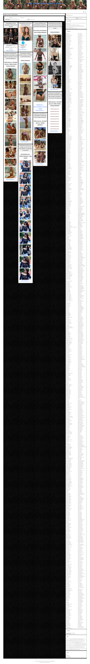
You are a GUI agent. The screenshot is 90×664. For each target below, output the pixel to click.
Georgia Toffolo (68, 468)
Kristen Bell (79, 115)
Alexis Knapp (68, 70)
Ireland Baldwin (68, 530)
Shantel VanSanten (81, 498)
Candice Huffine (68, 231)
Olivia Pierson (80, 376)
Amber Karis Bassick (69, 102)
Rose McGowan (80, 444)
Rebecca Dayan (80, 419)
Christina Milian (68, 299)
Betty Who (67, 190)
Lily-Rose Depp (80, 180)
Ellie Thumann (68, 398)
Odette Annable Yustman (82, 366)
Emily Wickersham (68, 412)
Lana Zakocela (80, 137)
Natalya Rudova (80, 331)
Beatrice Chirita (68, 180)
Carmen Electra (68, 240)
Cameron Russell (68, 222)
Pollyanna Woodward (81, 402)
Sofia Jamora (80, 514)
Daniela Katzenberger (69, 338)
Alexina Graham (68, 69)
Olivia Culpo (80, 371)
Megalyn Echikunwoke (81, 266)
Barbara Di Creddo (69, 177)
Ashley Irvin (67, 156)
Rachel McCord (80, 411)
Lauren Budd (80, 145)
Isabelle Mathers (68, 537)
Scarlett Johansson (81, 486)
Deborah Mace (68, 350)
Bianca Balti (67, 193)
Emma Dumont (68, 414)
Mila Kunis (79, 293)
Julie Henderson (68, 627)
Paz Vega (79, 391)
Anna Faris (67, 132)
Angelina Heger (68, 125)
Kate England (80, 61)
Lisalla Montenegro (81, 188)
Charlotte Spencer (68, 276)
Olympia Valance (80, 379)
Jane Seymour (68, 551)
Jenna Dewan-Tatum (69, 564)
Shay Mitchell (80, 501)
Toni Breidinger (80, 579)
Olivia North (80, 375)
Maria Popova (80, 236)
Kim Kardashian (80, 102)
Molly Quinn (80, 305)
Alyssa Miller (68, 91)
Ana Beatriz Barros (69, 113)
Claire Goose (68, 309)
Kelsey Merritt (80, 93)
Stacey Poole (80, 531)
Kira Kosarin (80, 108)
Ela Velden (67, 383)
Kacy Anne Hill (80, 35)
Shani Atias (79, 496)
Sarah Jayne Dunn (80, 478)
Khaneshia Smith (80, 100)
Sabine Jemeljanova (81, 453)
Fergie (67, 442)
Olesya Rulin (80, 367)
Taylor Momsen (80, 565)
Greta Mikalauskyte (69, 482)
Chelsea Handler (68, 278)
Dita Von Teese (68, 370)
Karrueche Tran (80, 54)
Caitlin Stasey (68, 218)
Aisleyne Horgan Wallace (69, 48)
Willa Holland (80, 612)
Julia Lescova (68, 620)
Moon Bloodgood (80, 308)
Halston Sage (68, 492)
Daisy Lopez (68, 330)
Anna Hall (67, 134)
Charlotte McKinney (69, 275)
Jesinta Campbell (68, 580)
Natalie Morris (80, 327)
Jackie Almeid (68, 541)
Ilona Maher (68, 525)
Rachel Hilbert (80, 408)
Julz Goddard (80, 33)
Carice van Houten (69, 235)
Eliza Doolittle (68, 386)
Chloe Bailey (68, 283)
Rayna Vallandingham (81, 417)
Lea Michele (80, 156)
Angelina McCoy (68, 127)
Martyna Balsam (80, 256)
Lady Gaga (79, 128)
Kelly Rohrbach (80, 91)
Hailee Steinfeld (68, 484)
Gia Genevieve (68, 470)
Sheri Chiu (79, 504)
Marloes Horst (80, 250)
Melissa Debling (80, 277)
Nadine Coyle (80, 316)
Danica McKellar (68, 336)
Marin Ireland (80, 245)
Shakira (79, 495)
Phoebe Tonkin (80, 396)
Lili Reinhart (80, 172)
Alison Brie (67, 83)
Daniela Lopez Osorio (69, 339)
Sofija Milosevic (80, 518)
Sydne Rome (80, 549)
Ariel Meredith (68, 148)
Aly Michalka (68, 87)
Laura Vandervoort (81, 143)
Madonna (79, 221)
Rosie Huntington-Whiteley (82, 446)
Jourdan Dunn (68, 618)
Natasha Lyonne (80, 336)
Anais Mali (67, 116)
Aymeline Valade (68, 174)
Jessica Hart (67, 587)
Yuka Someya (80, 617)
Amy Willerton (68, 112)
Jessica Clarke (68, 585)
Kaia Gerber (79, 36)
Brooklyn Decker (68, 213)
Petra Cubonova (80, 394)
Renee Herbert (80, 427)
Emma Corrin (68, 413)
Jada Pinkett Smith (69, 545)
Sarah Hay (79, 476)
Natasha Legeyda (80, 334)
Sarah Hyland (80, 477)
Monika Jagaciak (80, 306)
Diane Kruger (68, 364)
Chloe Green (68, 287)
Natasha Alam (80, 332)
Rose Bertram (80, 443)
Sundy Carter (80, 545)
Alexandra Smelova (69, 67)
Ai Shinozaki (68, 46)
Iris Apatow (67, 533)
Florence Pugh (68, 445)
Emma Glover (68, 415)
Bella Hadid (67, 186)
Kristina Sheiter (80, 122)
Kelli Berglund (80, 88)
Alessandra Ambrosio (69, 58)
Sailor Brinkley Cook (81, 457)
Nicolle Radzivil (80, 359)
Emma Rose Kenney (69, 420)
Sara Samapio (80, 471)
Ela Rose (67, 382)
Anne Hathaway (68, 141)
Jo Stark (67, 601)
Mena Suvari (80, 282)
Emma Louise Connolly (69, 417)
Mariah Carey (80, 239)
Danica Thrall (68, 337)
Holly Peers (67, 517)
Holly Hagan (68, 516)
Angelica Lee (68, 124)
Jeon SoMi (67, 578)
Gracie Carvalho (68, 480)
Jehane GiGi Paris (68, 561)
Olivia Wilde (79, 379)
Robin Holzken (80, 435)
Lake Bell (79, 134)
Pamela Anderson (80, 382)
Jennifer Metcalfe (68, 573)
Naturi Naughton (80, 342)
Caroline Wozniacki (69, 248)
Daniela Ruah (68, 340)
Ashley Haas (68, 154)
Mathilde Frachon (80, 259)
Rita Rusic (79, 434)
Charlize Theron (68, 271)
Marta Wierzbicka (80, 253)
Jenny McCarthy (68, 576)
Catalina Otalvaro (68, 254)
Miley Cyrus (79, 293)
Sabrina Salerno (80, 455)
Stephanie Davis (80, 538)
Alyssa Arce (67, 89)
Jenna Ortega (68, 565)
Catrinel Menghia (68, 258)
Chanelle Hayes (68, 265)
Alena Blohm (68, 55)
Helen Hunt (67, 506)
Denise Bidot (68, 355)
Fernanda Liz (68, 443)
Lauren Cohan (80, 147)
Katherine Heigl (80, 70)
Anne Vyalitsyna (68, 143)
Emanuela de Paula (69, 403)
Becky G (67, 182)
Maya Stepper (80, 262)
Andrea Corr (68, 122)
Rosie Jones (79, 447)
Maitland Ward (80, 227)
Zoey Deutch (80, 625)
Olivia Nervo (80, 374)
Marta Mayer (80, 253)
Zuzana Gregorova (81, 627)
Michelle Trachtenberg (81, 290)
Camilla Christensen (69, 226)
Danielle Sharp (68, 345)
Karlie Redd (79, 51)
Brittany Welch (68, 210)
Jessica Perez (68, 592)
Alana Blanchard (68, 51)
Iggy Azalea (67, 522)
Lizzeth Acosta (80, 192)
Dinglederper (68, 367)
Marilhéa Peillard (80, 243)
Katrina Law (80, 79)
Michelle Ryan (80, 289)
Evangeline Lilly (68, 437)
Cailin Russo (68, 217)
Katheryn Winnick (80, 71)
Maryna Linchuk (80, 258)
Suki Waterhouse (80, 544)
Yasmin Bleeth (80, 617)
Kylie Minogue (80, 126)
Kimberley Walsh (80, 105)
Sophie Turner (80, 531)
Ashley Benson (68, 151)
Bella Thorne (68, 187)
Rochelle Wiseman (80, 437)
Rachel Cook (80, 406)
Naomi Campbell (80, 319)
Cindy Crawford (68, 305)
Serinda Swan (80, 492)
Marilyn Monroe (80, 244)
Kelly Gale (79, 89)
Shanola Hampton (81, 498)
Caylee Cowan (68, 260)
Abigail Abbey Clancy (69, 35)
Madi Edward (80, 217)
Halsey (67, 491)
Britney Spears (68, 207)
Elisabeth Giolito (68, 384)
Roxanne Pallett (80, 449)
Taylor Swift (79, 566)
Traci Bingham (80, 583)
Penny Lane (80, 392)
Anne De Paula (68, 140)
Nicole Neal (79, 355)
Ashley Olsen (68, 159)
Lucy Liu (79, 205)
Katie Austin (80, 74)
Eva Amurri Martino (69, 433)
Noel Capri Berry (80, 364)
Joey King (67, 608)
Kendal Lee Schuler (81, 94)
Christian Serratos (68, 294)
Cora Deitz (67, 318)
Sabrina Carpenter (80, 454)
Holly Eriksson (68, 515)
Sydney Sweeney (80, 551)
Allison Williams (68, 86)
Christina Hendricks (69, 298)
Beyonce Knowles (68, 192)
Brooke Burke (68, 211)
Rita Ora (79, 433)
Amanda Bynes (68, 94)
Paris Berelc (79, 383)
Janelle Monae (68, 553)
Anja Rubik (67, 129)
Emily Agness (68, 405)
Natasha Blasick (80, 333)
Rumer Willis (80, 450)
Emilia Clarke (68, 404)
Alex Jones (67, 60)
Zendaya (79, 621)
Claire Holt (67, 311)
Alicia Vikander (68, 80)
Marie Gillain (80, 242)
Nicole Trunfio (80, 357)
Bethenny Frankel (68, 189)
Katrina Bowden (80, 78)
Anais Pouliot (68, 117)
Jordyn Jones (68, 616)
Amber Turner (68, 104)
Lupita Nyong (80, 208)
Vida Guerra (80, 606)
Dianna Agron (68, 365)
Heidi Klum (67, 504)
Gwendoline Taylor (69, 483)
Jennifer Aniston (68, 568)
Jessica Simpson (68, 593)
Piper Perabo (80, 399)
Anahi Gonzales (68, 115)
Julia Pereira (67, 621)
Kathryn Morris (80, 72)
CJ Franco (67, 308)
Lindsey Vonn (80, 185)
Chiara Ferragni (68, 281)
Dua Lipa (67, 376)
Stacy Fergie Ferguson (81, 534)
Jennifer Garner (68, 570)
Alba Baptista (68, 52)
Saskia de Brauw (80, 485)
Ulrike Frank (80, 590)
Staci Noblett (80, 533)
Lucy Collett (80, 203)
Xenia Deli (79, 614)
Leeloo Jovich (80, 160)
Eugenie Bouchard (68, 432)
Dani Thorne (68, 335)
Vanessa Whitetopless (81, 597)
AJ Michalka (67, 49)
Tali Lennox (79, 553)
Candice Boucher (68, 230)
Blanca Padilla (68, 198)
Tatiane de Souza (80, 563)
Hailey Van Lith (68, 488)
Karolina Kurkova (80, 53)
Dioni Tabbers (68, 368)
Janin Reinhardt (68, 554)
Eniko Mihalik (68, 425)
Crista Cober (68, 325)
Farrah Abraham (68, 441)
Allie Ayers (67, 85)
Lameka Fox (80, 135)
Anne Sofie (67, 141)
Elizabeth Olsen (68, 392)
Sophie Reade (80, 527)
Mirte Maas (79, 302)
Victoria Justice (80, 602)
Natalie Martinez (80, 326)
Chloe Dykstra (68, 285)
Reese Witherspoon (81, 425)
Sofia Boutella (80, 513)
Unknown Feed (69, 15)
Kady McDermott (80, 35)
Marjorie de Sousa (80, 249)
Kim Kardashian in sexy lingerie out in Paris (72, 24)
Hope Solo (67, 519)
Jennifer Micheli (68, 574)
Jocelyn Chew (68, 605)
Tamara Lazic (80, 555)
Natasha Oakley (80, 337)
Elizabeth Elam (68, 390)
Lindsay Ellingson (80, 182)
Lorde (79, 195)
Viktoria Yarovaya (80, 609)
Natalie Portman (80, 328)
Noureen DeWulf (80, 365)
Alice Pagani (67, 76)
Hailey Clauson (68, 487)
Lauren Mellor (80, 152)
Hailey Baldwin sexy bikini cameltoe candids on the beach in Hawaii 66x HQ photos (25, 55)
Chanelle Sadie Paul (69, 266)
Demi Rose (67, 353)
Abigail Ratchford (68, 35)
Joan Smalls (67, 602)
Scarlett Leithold (80, 487)
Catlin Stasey (68, 257)
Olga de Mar (80, 368)
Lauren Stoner (80, 154)
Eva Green (67, 434)
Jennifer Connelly (68, 569)
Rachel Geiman (80, 407)
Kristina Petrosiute (81, 121)
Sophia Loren (80, 523)
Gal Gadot (67, 456)
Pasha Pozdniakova (81, 386)
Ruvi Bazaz (79, 451)
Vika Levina (79, 607)
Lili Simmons (80, 173)
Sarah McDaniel (80, 479)
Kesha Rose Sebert (81, 99)
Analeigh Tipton (68, 118)
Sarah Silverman (80, 481)
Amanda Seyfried (68, 98)
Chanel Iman (68, 263)
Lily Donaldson (80, 177)
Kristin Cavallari (80, 118)
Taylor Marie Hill (80, 564)
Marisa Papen (80, 248)
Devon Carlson (68, 359)
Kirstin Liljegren (80, 109)
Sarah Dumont (80, 474)
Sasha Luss (79, 484)
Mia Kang (79, 284)
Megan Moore (80, 269)
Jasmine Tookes (68, 558)
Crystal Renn (68, 326)
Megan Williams (80, 271)
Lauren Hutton (80, 149)
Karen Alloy (79, 44)
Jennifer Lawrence (68, 571)
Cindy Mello (67, 306)
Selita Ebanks (80, 490)
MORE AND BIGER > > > (10, 50)
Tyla (78, 588)
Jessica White (68, 597)
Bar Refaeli (67, 176)
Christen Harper (68, 293)
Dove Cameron (68, 374)
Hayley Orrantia (68, 501)
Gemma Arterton (68, 459)
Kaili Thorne (80, 37)
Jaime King (67, 546)
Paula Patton (80, 388)
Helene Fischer (68, 509)
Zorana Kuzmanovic (81, 626)
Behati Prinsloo (68, 184)
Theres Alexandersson (81, 573)
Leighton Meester (80, 161)
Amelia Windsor (68, 107)
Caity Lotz (67, 220)
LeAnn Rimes (80, 158)
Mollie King (79, 304)
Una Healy (79, 591)
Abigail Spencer (68, 36)
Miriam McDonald (80, 300)
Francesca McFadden (69, 447)
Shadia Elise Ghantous (81, 493)
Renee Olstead (80, 429)
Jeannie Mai (67, 560)
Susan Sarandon (80, 547)
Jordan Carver (68, 611)
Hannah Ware (68, 498)
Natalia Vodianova (81, 322)
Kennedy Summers (81, 96)
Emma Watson (68, 422)
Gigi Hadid (67, 472)
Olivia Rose (79, 378)
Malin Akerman (80, 231)
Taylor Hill (79, 564)
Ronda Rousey (80, 439)
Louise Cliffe (80, 200)
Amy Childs (67, 108)
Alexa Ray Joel (68, 63)
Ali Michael (67, 72)
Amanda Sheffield (68, 99)
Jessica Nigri (67, 591)
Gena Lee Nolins (68, 462)
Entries (67, 655)
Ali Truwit (67, 73)
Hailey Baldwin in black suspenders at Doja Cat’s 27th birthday (11, 25)
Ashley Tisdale (68, 163)
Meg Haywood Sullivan (81, 265)
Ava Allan (67, 169)
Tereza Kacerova (80, 569)
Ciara (66, 301)
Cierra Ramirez (68, 302)
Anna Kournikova (68, 134)
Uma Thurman (80, 590)
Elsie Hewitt (67, 401)
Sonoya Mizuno (80, 520)
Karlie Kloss (79, 50)
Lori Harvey (79, 197)
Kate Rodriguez (80, 66)
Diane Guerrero (68, 363)
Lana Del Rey (80, 136)
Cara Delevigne (68, 233)
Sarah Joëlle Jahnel (80, 478)
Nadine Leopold (80, 317)
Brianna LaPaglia (68, 204)
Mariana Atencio (80, 240)
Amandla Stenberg (69, 101)
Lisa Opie (79, 187)
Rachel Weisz (80, 413)
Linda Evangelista (80, 181)
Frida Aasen (67, 450)
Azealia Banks (68, 174)
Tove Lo (79, 582)
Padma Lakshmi (80, 380)
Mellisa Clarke (80, 281)
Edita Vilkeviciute (68, 379)
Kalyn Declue (80, 40)
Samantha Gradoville (81, 460)
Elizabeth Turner (68, 393)
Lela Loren (79, 162)
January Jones (68, 556)
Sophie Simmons (80, 528)
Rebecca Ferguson (80, 420)
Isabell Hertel (68, 535)
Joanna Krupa (68, 604)
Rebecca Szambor (80, 423)
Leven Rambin (80, 169)
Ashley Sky (67, 161)
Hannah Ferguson (68, 496)
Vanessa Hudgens (80, 595)
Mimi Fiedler (80, 297)
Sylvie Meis (79, 551)
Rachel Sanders (80, 412)
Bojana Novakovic (68, 201)
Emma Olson (68, 418)
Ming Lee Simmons (81, 298)
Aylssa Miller (68, 173)
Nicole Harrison (80, 351)
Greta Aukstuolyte (68, 481)
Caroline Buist (68, 243)
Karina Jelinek (80, 49)
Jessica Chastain (68, 584)
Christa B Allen (68, 291)
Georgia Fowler (68, 465)
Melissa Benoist (80, 275)
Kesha (79, 98)
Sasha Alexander (80, 483)
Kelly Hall (79, 90)
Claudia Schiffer (68, 314)
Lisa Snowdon (80, 187)
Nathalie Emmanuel (81, 339)
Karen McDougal (80, 48)
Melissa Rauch (80, 280)
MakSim (79, 228)
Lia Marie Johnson (80, 170)
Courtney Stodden (69, 322)
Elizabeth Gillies (68, 391)
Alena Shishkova (68, 56)
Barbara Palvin (68, 179)
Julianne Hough (68, 624)
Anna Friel (67, 133)
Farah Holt (67, 440)
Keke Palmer (80, 87)
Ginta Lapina (68, 477)
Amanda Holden (68, 95)
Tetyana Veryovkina (81, 570)
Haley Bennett (68, 489)
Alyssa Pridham (68, 92)
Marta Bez (79, 251)
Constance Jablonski (69, 317)
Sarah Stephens (80, 482)
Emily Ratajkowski (68, 409)
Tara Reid (79, 560)
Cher (66, 280)
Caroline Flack (68, 244)
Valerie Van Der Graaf (81, 594)
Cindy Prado (68, 306)
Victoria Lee (79, 603)
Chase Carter (68, 277)
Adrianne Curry (68, 43)
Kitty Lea (79, 110)
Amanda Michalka (68, 95)
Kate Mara (79, 63)
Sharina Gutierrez (80, 499)
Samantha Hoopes (81, 461)
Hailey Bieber (68, 486)
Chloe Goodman (68, 286)
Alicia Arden (67, 77)
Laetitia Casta (80, 130)
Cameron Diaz (68, 221)
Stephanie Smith (80, 541)
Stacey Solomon (80, 532)
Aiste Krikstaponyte (69, 48)
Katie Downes (80, 75)
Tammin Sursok (80, 557)
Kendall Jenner (80, 95)
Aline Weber (68, 82)
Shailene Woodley (80, 494)
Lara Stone (79, 140)
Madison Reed (80, 220)
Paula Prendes (80, 389)
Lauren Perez (80, 153)
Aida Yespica (68, 47)
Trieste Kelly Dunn (80, 584)
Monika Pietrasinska (81, 307)
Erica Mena (67, 426)
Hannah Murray (68, 498)
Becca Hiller (67, 181)
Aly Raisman (68, 88)
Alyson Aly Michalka (69, 88)
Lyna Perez (79, 212)
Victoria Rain (80, 604)
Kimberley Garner (80, 104)
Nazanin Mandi (80, 343)
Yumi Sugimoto (80, 618)
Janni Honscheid (68, 555)
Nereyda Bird (80, 345)
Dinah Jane (67, 366)
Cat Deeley (67, 253)
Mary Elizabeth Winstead (82, 257)
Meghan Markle (80, 272)
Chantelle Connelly (69, 267)
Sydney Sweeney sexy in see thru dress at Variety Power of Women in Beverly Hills (75, 27)
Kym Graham (80, 127)
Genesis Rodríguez (69, 464)
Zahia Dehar (80, 620)
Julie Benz (67, 626)
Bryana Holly (68, 215)
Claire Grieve (68, 310)
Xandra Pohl (80, 613)
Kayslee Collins (80, 83)
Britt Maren (67, 208)
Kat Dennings (80, 55)
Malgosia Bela (80, 230)
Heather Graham (68, 503)
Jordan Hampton (68, 613)
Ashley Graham (68, 152)
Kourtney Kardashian (81, 112)
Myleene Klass (80, 312)
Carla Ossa (67, 237)
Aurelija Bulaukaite (69, 168)
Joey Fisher (67, 607)
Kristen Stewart (80, 116)
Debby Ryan (68, 348)
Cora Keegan (68, 319)
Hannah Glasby (68, 497)
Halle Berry (67, 491)
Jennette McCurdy (68, 566)
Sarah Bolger (80, 473)
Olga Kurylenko (80, 369)
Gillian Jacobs (68, 474)
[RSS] (85, 12)
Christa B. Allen (68, 292)
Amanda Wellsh (68, 100)
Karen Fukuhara (80, 46)
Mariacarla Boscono (81, 238)
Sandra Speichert (80, 466)
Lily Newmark (80, 179)
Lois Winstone (80, 194)
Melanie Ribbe (80, 274)
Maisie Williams (80, 225)
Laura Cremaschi (80, 141)
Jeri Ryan (67, 579)
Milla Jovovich (80, 294)
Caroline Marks (68, 246)
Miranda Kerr (80, 646)
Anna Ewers (67, 131)
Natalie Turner (80, 330)
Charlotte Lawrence (69, 274)
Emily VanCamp (68, 412)
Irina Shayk (67, 531)
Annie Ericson (68, 145)
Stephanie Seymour (81, 540)
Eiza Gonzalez (68, 381)
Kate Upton (79, 67)
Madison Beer (80, 218)
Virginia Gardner (80, 610)
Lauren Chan (80, 146)
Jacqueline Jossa (68, 543)
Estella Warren (68, 430)
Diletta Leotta (68, 366)
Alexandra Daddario (69, 65)
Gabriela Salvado (68, 453)
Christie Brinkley (68, 295)
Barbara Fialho (68, 178)
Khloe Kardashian (80, 101)
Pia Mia (79, 398)
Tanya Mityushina (80, 559)
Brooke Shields (68, 212)
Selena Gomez (80, 489)
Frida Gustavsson (68, 451)
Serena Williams (80, 491)
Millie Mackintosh (80, 296)
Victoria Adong (80, 599)
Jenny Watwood (68, 577)
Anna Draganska (68, 130)
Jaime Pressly (68, 549)
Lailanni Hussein (80, 132)
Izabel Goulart (68, 540)
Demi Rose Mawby (69, 354)
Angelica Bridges (68, 123)
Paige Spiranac (80, 381)
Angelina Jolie (68, 126)
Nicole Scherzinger (81, 356)
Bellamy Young (68, 187)
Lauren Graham (80, 148)
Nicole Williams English (81, 359)
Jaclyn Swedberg (68, 542)
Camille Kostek (68, 228)
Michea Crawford (80, 286)
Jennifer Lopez (68, 572)
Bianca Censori (68, 194)
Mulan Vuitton (80, 310)
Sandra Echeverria (80, 465)
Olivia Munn (80, 373)
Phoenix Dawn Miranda (81, 397)
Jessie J (67, 598)
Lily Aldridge (80, 174)
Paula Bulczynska (80, 387)
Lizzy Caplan (80, 194)
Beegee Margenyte (69, 183)
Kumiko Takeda (80, 124)
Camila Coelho (68, 224)
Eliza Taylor (67, 388)
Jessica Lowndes (68, 590)
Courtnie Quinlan (68, 323)
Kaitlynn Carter (80, 38)
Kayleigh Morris (80, 82)
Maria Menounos (80, 235)
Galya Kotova (68, 457)
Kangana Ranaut (80, 42)
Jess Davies (67, 581)
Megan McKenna (80, 267)
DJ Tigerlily (67, 371)
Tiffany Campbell (80, 577)
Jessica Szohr (68, 595)
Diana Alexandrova (69, 361)
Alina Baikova (68, 81)
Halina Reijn (67, 490)
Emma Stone (68, 421)
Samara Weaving (80, 462)
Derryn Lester (68, 358)
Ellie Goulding (68, 397)
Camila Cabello (68, 223)
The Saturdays (80, 572)
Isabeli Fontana (68, 534)
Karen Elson (80, 45)
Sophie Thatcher (80, 529)
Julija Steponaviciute (69, 628)
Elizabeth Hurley (68, 392)
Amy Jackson (68, 109)
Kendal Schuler (80, 95)
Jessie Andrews (68, 597)
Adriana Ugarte (68, 42)
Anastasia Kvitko (68, 120)
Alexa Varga (67, 64)
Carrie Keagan (68, 251)
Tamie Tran (79, 556)
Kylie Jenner (79, 125)
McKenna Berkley (80, 264)
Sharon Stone (80, 500)
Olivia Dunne (80, 372)
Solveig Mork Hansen (81, 519)
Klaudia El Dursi (80, 111)
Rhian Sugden (80, 430)
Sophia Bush (80, 522)
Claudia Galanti (68, 313)
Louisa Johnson (80, 199)
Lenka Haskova (80, 167)
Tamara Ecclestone (81, 554)
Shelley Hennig (80, 502)
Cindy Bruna (68, 304)
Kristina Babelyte (80, 120)
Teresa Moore (80, 567)
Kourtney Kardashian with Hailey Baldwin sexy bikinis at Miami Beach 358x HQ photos (40, 25)
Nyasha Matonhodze (81, 366)
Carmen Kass (68, 241)
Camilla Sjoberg (68, 227)
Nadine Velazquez (80, 318)
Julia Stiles (67, 622)
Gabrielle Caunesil (68, 454)
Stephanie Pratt (80, 539)
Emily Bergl (67, 405)
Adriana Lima (67, 638)
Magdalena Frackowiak (81, 222)
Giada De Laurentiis (69, 471)
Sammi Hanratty (80, 463)
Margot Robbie (80, 233)
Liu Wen (79, 190)
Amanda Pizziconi (68, 97)
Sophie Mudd (80, 526)
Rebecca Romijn (80, 422)
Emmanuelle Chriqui (69, 423)
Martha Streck (80, 255)
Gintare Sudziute (68, 478)
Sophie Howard (80, 524)
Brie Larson (67, 207)
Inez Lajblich (68, 528)
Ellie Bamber (68, 396)
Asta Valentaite (68, 164)
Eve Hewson (68, 438)
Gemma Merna (68, 461)
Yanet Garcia (80, 615)
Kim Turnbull (80, 103)
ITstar (49, 662)
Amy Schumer (68, 111)
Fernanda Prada (68, 444)
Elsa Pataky (67, 400)
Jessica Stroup (68, 594)
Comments (68, 656)
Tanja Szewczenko (80, 558)
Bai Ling (67, 175)
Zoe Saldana (80, 624)
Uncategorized (80, 592)
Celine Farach (68, 261)
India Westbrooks (68, 527)
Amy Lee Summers (69, 110)
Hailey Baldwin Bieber (69, 485)
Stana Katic (79, 535)
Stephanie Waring (80, 542)
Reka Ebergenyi (80, 426)
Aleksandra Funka (68, 55)
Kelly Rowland (80, 92)
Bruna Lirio (67, 214)
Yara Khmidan (80, 616)
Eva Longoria (68, 436)
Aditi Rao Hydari (68, 40)
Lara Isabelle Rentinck (81, 139)
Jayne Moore (68, 559)
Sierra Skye (79, 505)
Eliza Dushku (68, 387)
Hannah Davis (68, 495)
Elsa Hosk (67, 399)
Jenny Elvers (68, 575)
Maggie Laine (80, 223)
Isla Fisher (67, 539)
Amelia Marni (68, 106)
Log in (67, 654)
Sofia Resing (80, 515)
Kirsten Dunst (80, 108)
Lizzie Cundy (80, 193)
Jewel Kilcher (68, 599)
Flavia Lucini (68, 445)
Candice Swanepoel (69, 232)
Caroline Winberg (68, 247)
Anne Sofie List (68, 142)
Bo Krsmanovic (68, 200)
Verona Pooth (80, 598)
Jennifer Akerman (68, 567)
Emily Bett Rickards (69, 406)
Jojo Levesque (68, 610)
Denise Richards (68, 357)
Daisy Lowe (67, 331)
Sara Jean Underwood (81, 468)
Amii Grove (67, 108)
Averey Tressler (68, 171)
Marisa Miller (80, 247)
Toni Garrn (79, 580)
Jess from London (68, 582)
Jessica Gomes (68, 586)
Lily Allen (79, 174)
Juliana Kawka (68, 623)
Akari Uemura (68, 50)
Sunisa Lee (79, 546)
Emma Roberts (68, 419)
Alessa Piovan (68, 57)
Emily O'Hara (68, 408)
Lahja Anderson (80, 131)
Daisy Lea (67, 329)
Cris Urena (67, 324)
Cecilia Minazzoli (68, 260)
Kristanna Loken (80, 114)
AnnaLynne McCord (69, 138)
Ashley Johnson (68, 158)
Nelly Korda (79, 344)
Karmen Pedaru (80, 52)
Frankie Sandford (68, 448)
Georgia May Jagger (69, 466)
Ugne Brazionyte (80, 589)
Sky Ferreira (80, 512)
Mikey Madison (80, 292)
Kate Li (79, 62)
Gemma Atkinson (68, 460)
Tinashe (79, 578)
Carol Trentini (68, 242)
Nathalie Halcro (80, 340)
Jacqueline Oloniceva (69, 544)
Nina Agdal (79, 360)
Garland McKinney (69, 458)
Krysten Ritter (80, 123)
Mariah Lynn (80, 240)
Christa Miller (68, 293)
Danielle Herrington (69, 342)
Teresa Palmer (80, 568)
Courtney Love (68, 321)
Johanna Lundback (69, 609)
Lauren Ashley (80, 144)
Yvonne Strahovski (81, 619)
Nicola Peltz (79, 349)
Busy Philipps (68, 216)
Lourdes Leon (80, 201)
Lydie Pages (80, 211)
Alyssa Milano (68, 90)
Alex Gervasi (68, 59)
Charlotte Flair (68, 273)
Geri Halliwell (68, 469)
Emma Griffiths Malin (69, 416)
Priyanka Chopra (80, 403)
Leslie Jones (79, 168)
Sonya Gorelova (80, 521)
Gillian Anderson (68, 473)
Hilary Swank (68, 512)
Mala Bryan (79, 229)
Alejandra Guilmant (69, 54)
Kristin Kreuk (80, 119)
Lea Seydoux (80, 157)
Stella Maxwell (80, 537)
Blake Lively (67, 196)
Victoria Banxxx (80, 600)
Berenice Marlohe (68, 188)
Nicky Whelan (80, 346)
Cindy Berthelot (68, 303)
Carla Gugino (68, 236)
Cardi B (67, 234)
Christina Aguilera (68, 296)
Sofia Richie (79, 516)
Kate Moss (79, 65)
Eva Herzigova (68, 435)
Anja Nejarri (67, 128)
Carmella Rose (68, 239)
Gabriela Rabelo (68, 452)
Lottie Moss (80, 198)
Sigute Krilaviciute (80, 508)
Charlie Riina (68, 270)
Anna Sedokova (68, 137)
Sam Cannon (80, 458)
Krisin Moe (79, 113)
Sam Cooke (79, 459)
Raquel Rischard (80, 414)
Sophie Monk (80, 525)
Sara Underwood (80, 472)
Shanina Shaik (80, 497)
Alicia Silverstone (68, 79)
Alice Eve (67, 74)
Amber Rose (68, 103)
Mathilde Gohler (80, 260)
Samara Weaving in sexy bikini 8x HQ (71, 28)
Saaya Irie (79, 452)
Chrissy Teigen (68, 290)
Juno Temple (80, 34)
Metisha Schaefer (80, 283)
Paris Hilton (79, 384)
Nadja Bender (80, 319)
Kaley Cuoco (80, 39)
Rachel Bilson (80, 405)
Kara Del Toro (80, 43)
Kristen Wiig (80, 117)
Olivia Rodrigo (80, 377)
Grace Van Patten (68, 479)
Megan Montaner (80, 268)
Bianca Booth (68, 194)
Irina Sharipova (68, 531)
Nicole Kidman (80, 352)
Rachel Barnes (80, 405)
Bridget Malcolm (68, 206)
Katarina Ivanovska (81, 56)
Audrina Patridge (68, 167)
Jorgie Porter (68, 617)
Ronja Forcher (80, 440)
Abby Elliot (67, 34)
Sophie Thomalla (80, 530)
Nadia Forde (80, 314)
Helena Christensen (69, 508)
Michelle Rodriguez (81, 288)
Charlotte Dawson (68, 272)
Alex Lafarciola (68, 61)
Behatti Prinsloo (68, 185)
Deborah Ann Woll (68, 349)
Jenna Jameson (68, 564)
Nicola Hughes (80, 347)
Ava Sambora (68, 170)
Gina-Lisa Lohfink (68, 476)
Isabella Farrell (68, 536)
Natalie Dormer (80, 323)
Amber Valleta (68, 105)
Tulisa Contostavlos (81, 587)
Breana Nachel (68, 202)
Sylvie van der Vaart (81, 552)
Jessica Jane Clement (69, 588)
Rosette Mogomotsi (81, 445)
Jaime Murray (68, 548)
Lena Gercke (80, 163)
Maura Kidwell (80, 261)
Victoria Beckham (80, 601)
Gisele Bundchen (68, 478)
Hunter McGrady (68, 520)
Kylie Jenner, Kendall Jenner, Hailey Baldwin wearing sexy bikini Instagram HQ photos (40, 115)
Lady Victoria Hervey (81, 129)
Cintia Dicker (68, 307)
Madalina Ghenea (80, 214)
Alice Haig (67, 75)
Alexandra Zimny (68, 68)
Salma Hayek (80, 458)
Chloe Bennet (68, 284)
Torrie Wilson (80, 581)
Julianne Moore (68, 625)
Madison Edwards (80, 220)
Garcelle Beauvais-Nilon (69, 458)
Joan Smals (67, 603)
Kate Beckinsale (80, 57)
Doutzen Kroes (68, 373)
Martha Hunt (80, 254)
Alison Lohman (68, 84)
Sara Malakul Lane (80, 470)
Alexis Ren (67, 71)
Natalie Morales (80, 326)
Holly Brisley (68, 514)
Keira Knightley (80, 86)
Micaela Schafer (80, 285)
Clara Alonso (68, 312)
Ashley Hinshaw (68, 155)
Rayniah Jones (80, 418)
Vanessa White (80, 597)
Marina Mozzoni (80, 246)
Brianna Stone (68, 205)
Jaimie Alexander (68, 550)
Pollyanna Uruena (80, 401)
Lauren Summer (80, 155)
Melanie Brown (80, 273)
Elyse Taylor (67, 402)
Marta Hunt (80, 252)
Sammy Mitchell (80, 464)
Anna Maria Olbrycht (69, 136)
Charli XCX (67, 269)
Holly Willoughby (68, 518)
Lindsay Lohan (80, 183)
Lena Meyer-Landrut (81, 165)
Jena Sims (67, 563)
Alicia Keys (67, 78)
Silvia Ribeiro (80, 509)
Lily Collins (79, 176)
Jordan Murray (68, 614)
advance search (32, 19)
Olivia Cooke (80, 370)
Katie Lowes (80, 77)
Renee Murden (80, 428)
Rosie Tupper (80, 448)
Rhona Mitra (80, 431)
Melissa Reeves (80, 280)
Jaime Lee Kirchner (69, 547)
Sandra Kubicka (80, 465)
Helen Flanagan (68, 505)
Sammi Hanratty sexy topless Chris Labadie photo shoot (74, 25)
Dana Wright (68, 334)
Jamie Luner (67, 551)
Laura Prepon (80, 141)
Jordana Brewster (68, 615)
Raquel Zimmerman (81, 415)
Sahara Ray (79, 456)
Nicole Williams (80, 358)
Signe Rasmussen (80, 506)
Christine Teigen (68, 300)
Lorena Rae (79, 196)
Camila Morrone (68, 225)
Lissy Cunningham (81, 189)
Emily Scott (67, 410)
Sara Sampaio (68, 649)
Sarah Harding (80, 475)
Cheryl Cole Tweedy (69, 280)
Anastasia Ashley (68, 119)
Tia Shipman (80, 574)
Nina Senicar (80, 362)
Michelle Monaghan (81, 287)
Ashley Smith (68, 162)
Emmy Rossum (68, 425)
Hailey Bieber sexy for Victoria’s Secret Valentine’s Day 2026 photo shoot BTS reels (76, 23)
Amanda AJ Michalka (69, 93)
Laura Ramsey (80, 142)
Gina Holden (68, 475)
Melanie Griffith (80, 273)
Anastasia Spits (68, 121)
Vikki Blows (79, 608)
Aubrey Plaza (68, 166)
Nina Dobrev (80, 361)
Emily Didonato (68, 407)
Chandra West (68, 262)
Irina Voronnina (68, 532)
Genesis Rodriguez (69, 463)
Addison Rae (68, 39)
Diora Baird (67, 369)
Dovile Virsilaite (68, 375)
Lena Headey (80, 164)
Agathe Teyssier (68, 44)
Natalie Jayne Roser (81, 325)
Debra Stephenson (69, 351)
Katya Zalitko (80, 81)
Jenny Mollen (68, 577)
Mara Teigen (80, 232)
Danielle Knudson (68, 343)
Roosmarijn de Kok (81, 441)
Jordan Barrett (68, 610)
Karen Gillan (80, 47)
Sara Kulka (79, 469)
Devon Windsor (68, 360)
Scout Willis (79, 488)
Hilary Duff (67, 511)
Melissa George (80, 278)
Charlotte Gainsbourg (69, 273)
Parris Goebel (80, 385)
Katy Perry (79, 80)
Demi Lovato (68, 352)
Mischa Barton (80, 303)
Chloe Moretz (68, 288)
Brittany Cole (68, 209)
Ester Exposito (68, 431)
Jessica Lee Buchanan (69, 590)
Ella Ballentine (68, 394)
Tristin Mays (80, 585)
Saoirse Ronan (80, 467)
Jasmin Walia (68, 557)
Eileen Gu (67, 380)
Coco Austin (68, 316)
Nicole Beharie (80, 350)
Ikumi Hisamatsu (68, 523)
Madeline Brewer (80, 216)
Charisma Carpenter (69, 268)
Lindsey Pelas (80, 184)
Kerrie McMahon (80, 97)
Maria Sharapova (80, 237)
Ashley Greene (68, 153)
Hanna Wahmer (68, 494)
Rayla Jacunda (80, 416)
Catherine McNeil (68, 256)
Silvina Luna (80, 510)
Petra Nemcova (80, 395)
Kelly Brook (79, 88)
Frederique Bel (68, 449)
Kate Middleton (80, 64)
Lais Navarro (80, 133)
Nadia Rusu (79, 315)
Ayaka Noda (68, 172)
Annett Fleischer (68, 144)
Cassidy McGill (68, 253)
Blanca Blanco (68, 197)
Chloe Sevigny (68, 289)
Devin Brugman (68, 359)
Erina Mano (67, 428)
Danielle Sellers (68, 344)
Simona (79, 511)
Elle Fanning (68, 395)
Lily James (79, 178)
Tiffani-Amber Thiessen (81, 576)
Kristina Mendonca (81, 121)
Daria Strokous (68, 347)
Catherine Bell (68, 255)
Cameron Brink (68, 220)
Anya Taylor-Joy (68, 146)
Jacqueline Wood (68, 544)
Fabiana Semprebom (69, 439)
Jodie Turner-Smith (69, 606)
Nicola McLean (80, 348)
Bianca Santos (68, 195)
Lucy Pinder (80, 207)
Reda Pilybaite (80, 424)
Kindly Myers (80, 107)
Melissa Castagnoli (81, 276)
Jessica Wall (67, 596)
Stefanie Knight (80, 536)
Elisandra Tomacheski (69, 385)
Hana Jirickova (68, 493)
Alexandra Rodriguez (69, 66)
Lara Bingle (79, 138)
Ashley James (68, 157)
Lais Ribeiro (79, 134)
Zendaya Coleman (80, 622)
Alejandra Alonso (68, 53)
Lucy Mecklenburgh (81, 206)
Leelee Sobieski (80, 159)
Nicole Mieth (80, 353)
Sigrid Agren (80, 507)
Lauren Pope (80, 154)
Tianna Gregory (80, 575)
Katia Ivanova (80, 73)
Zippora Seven (80, 623)
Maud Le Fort (80, 260)
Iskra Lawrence (68, 538)
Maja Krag (79, 227)
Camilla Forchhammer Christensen (71, 227)
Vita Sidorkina (80, 611)
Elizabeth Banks (68, 389)
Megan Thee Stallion (81, 270)
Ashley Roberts (68, 160)
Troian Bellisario (80, 586)
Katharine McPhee (81, 69)
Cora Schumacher (68, 319)
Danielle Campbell (68, 341)
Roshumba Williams (81, 445)
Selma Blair (79, 491)
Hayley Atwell (68, 500)
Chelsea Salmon (68, 279)
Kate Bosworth (80, 60)
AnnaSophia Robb (68, 139)
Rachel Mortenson (81, 412)
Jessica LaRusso (68, 589)
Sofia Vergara (80, 517)
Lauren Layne (80, 151)
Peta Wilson (80, 393)
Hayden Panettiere (69, 499)
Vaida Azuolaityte (80, 593)
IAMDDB (67, 521)
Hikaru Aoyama (68, 510)
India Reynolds (68, 526)
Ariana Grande (68, 147)
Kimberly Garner (80, 106)
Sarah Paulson (80, 480)
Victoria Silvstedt (80, 605)
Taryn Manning (80, 562)
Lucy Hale (79, 204)
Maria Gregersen (80, 234)
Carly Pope (67, 238)
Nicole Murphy (80, 354)
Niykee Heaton (80, 363)
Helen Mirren (68, 507)
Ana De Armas (68, 114)
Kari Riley (79, 48)
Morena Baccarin (80, 309)
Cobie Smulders (68, 315)
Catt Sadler (67, 259)
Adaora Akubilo (68, 38)
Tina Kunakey (80, 577)
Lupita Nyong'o (80, 209)
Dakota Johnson (68, 333)
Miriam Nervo (80, 301)
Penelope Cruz (80, 392)
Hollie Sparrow (68, 513)
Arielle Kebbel (68, 150)
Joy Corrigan (68, 619)
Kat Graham (80, 55)
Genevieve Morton (69, 465)
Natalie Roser (80, 329)
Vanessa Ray (80, 596)
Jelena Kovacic (68, 562)
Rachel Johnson (80, 409)
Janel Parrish (68, 552)
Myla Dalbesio (80, 311)
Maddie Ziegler (80, 215)
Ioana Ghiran (68, 529)
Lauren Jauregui (80, 150)
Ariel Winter (67, 149)
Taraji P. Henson (80, 561)
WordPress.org (68, 657)
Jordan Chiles (68, 612)
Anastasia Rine (68, 121)
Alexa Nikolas (68, 62)
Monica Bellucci (80, 306)
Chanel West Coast (69, 264)
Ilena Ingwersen (68, 524)
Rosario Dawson (80, 442)
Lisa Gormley (80, 186)
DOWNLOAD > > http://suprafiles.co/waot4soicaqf (40, 106)
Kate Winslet (80, 68)
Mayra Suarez (80, 263)
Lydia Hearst (80, 210)
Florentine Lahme (68, 446)
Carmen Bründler (68, 240)
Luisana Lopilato (80, 207)
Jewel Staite (67, 600)
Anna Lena (67, 135)
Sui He (79, 543)
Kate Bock (79, 58)
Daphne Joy (67, 346)
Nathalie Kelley (80, 341)
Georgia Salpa (68, 467)
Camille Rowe (68, 229)
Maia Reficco (80, 224)
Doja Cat (67, 372)
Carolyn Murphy (68, 249)
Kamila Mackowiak (81, 41)
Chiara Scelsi (68, 282)
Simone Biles (80, 511)
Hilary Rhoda (68, 511)
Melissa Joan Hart (80, 279)
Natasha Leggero (80, 335)
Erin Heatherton (68, 427)
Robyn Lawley (80, 436)
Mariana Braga (80, 241)
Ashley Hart (67, 154)
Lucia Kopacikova (80, 202)
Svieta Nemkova (80, 548)
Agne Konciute (68, 45)
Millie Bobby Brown (81, 295)
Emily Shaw (67, 411)
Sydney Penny (80, 550)
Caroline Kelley (68, 245)
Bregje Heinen (68, 203)
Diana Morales (68, 362)
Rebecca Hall (80, 421)
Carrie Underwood (69, 252)
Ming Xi (79, 299)
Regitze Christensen (81, 425)
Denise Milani (68, 356)
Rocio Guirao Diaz (80, 438)
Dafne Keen (67, 328)
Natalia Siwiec (80, 321)
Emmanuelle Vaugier (69, 424)
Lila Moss (79, 171)
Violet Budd (79, 610)
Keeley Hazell (80, 84)
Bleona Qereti (68, 199)
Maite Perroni (80, 226)
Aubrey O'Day (68, 165)
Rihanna (79, 432)
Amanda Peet (68, 96)
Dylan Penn (67, 377)
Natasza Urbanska (80, 339)
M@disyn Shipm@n (81, 213)
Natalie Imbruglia (80, 324)
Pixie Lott (79, 400)
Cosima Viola (68, 320)
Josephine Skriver (68, 617)
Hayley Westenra (68, 502)
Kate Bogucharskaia (81, 59)
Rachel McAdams (80, 410)
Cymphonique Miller (69, 326)
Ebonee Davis (68, 378)
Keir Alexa (79, 85)
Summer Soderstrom (81, 544)
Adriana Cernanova (69, 41)
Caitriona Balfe (68, 219)
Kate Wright (80, 68)
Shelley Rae (79, 503)
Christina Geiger (68, 297)
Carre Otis (67, 250)
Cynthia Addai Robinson (69, 327)
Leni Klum (79, 166)
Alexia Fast (67, 68)
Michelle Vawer (80, 291)
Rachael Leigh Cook (81, 404)
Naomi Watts (80, 320)
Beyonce (67, 191)
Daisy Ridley (68, 332)
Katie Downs (80, 76)
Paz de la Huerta (80, 390)
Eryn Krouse (68, 429)
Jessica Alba (67, 583)
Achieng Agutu (68, 37)
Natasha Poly (80, 338)
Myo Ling (79, 313)
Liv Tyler (79, 191)
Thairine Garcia (80, 571)
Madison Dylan (80, 219)
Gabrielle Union (68, 455)
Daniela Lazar (68, 339)
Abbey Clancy (68, 33)
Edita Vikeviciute (68, 379)
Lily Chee (79, 175)
